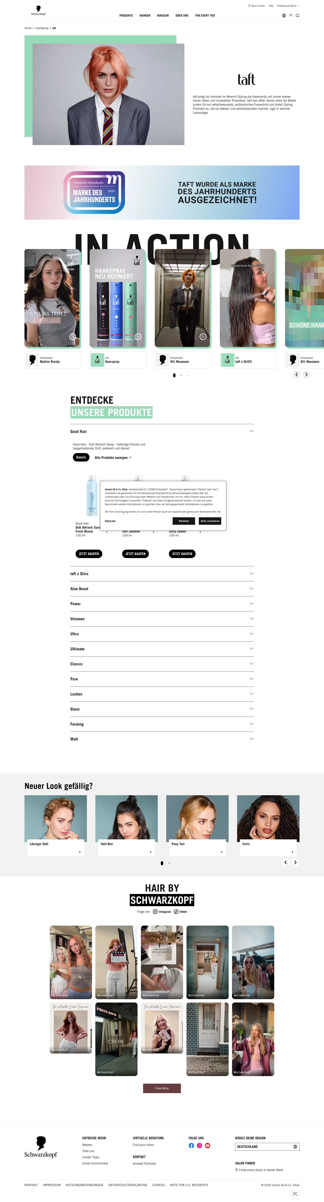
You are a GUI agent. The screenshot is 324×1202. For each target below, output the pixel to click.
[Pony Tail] (197, 825)
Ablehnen (184, 521)
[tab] (174, 375)
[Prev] (297, 374)
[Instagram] (199, 1145)
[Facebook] (191, 1145)
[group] (174, 314)
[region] (163, 506)
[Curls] (268, 825)
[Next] (306, 374)
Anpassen (110, 520)
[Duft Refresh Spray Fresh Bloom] (92, 514)
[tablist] (174, 374)
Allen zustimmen (210, 521)
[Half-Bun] (126, 825)
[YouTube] (207, 1145)
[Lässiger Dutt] (55, 825)
